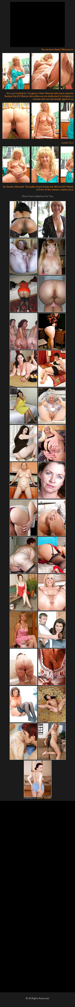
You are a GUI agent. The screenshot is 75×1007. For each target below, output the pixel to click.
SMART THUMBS (44, 798)
